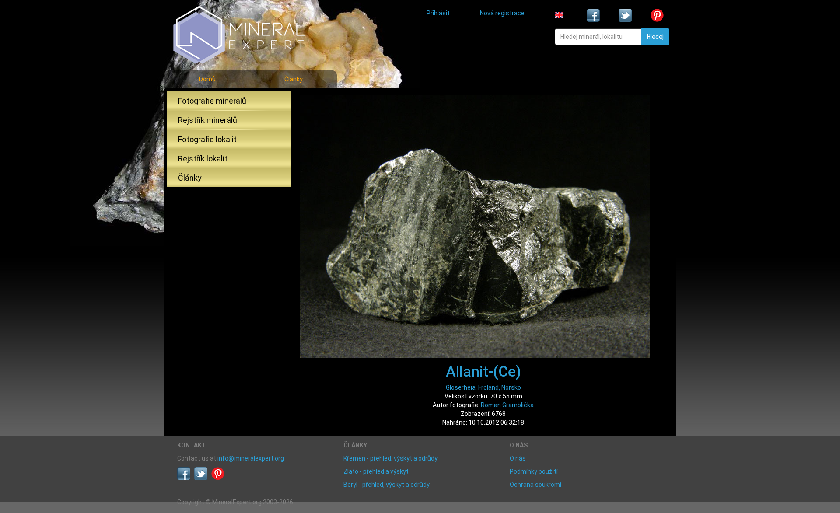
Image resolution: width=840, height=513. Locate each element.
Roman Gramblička (507, 404)
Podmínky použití (534, 471)
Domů (207, 79)
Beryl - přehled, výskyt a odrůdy (386, 484)
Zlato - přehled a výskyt (376, 471)
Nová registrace (502, 13)
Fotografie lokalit (207, 139)
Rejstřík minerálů (207, 120)
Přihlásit (438, 13)
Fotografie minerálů (212, 100)
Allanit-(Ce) (483, 371)
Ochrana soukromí (535, 484)
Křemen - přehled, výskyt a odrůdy (390, 458)
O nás (518, 458)
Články (293, 79)
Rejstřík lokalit (203, 158)
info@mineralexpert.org (250, 458)
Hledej (655, 36)
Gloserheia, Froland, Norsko (483, 387)
